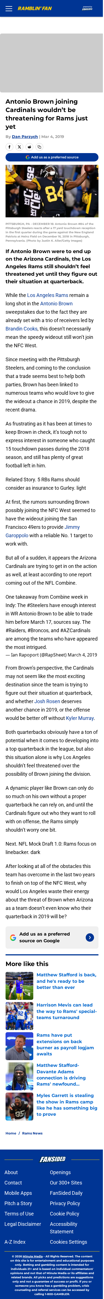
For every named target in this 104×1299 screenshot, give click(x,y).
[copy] (39, 147)
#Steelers (37, 605)
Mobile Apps (18, 1193)
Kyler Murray (80, 718)
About (11, 1172)
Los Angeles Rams (47, 295)
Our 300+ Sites (66, 1183)
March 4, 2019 (82, 655)
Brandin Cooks (21, 329)
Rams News (32, 1133)
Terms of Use (19, 1214)
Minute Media (33, 1256)
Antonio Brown (56, 303)
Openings (60, 1172)
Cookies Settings (68, 1242)
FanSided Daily (66, 1193)
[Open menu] (9, 8)
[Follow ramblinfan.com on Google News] (90, 937)
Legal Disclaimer (22, 1224)
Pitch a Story (18, 1203)
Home (11, 1133)
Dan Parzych (25, 136)
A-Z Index (15, 1242)
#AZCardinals (75, 630)
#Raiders (15, 630)
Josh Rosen (47, 701)
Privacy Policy (65, 1203)
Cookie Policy (64, 1214)
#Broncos (38, 630)
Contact (13, 1183)
